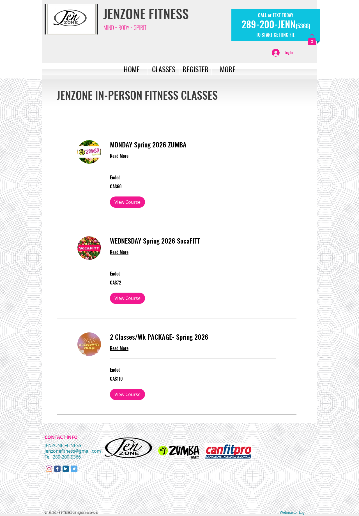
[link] (193, 144)
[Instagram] (49, 469)
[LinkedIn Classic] (66, 469)
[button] (311, 39)
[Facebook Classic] (57, 469)
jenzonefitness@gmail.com (73, 451)
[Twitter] (74, 469)
